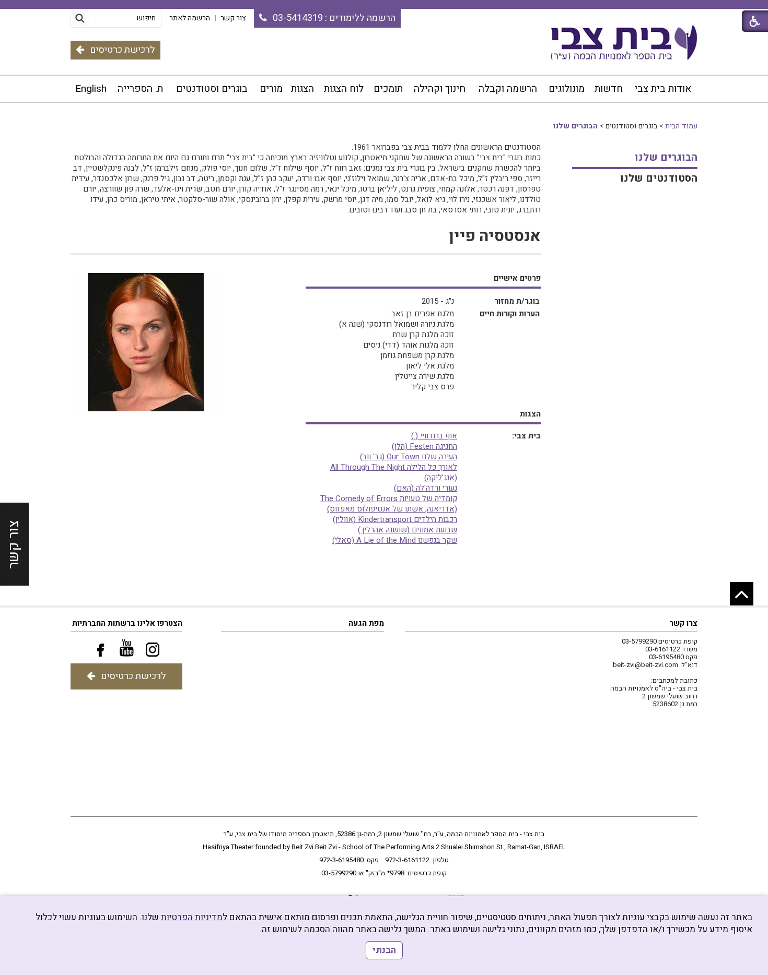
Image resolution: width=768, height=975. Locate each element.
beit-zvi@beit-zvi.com (645, 665)
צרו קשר (683, 623)
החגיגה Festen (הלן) (424, 446)
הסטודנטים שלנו (658, 178)
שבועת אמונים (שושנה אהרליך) (407, 530)
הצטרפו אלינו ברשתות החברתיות (127, 623)
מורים (271, 88)
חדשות (609, 88)
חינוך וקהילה (440, 88)
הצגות (302, 88)
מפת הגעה (366, 623)
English (91, 88)
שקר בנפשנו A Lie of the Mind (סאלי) (394, 540)
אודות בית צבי (662, 88)
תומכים (388, 88)
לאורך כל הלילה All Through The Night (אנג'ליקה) (393, 472)
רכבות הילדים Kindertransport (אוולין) (395, 519)
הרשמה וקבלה (508, 88)
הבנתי (384, 950)
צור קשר (14, 544)
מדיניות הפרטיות (192, 917)
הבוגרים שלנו (575, 126)
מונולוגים (567, 88)
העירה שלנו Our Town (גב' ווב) (408, 456)
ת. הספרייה (140, 88)
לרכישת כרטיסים (122, 50)
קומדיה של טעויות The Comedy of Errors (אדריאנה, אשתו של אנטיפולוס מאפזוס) (388, 504)
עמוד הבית (681, 126)
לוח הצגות (344, 88)
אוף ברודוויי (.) (434, 436)
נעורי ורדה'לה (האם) (425, 488)
